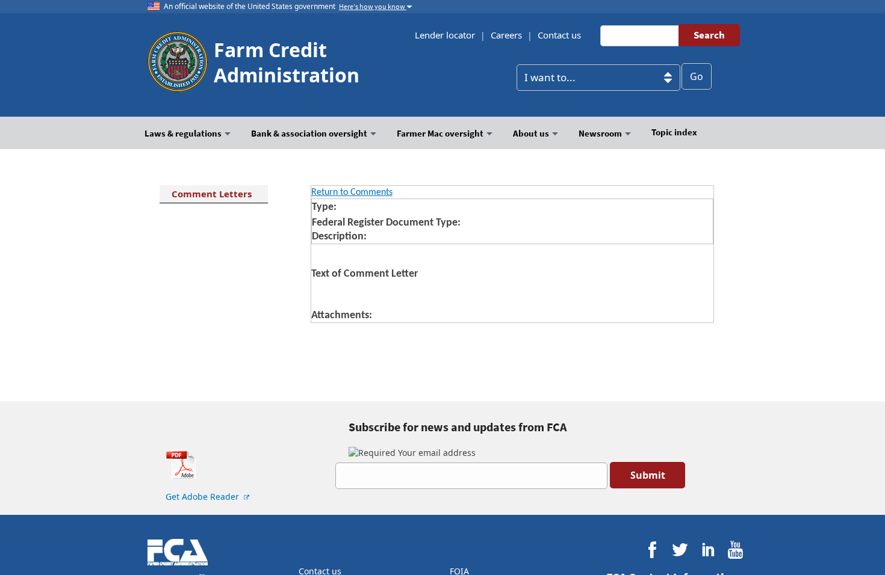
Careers (506, 35)
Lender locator (445, 35)
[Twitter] (680, 550)
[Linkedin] (708, 550)
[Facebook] (652, 550)
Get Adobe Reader (203, 496)
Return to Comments (352, 192)
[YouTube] (735, 550)
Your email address (436, 452)
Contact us (559, 35)
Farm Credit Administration (286, 62)
